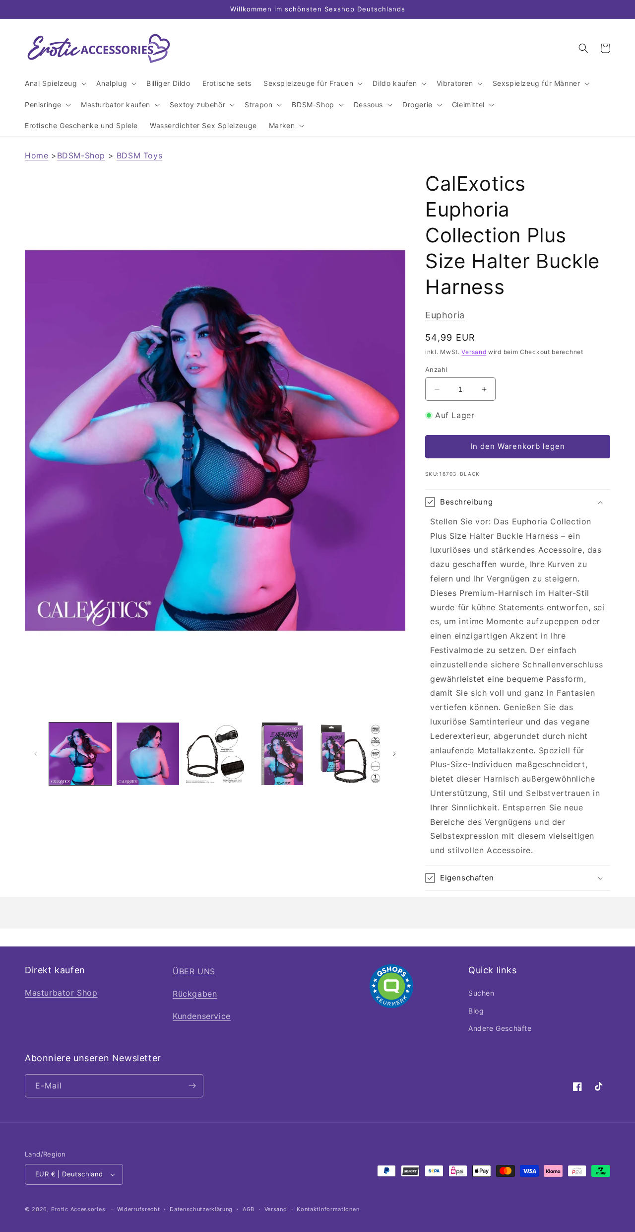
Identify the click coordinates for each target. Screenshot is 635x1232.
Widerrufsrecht (138, 1209)
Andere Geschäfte (500, 1028)
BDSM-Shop (81, 155)
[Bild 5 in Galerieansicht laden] (349, 754)
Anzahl (436, 369)
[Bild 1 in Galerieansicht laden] (80, 754)
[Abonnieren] (192, 1085)
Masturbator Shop (61, 993)
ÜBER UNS (194, 971)
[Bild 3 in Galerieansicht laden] (215, 754)
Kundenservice (202, 1016)
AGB (248, 1209)
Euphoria (445, 315)
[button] (54, 83)
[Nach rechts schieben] (394, 754)
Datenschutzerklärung (201, 1209)
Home (36, 155)
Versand (473, 352)
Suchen (481, 993)
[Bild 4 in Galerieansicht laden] (282, 754)
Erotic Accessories (78, 1209)
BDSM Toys (139, 155)
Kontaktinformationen (328, 1209)
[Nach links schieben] (36, 754)
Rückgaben (195, 994)
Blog (476, 1011)
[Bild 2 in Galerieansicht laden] (148, 754)
